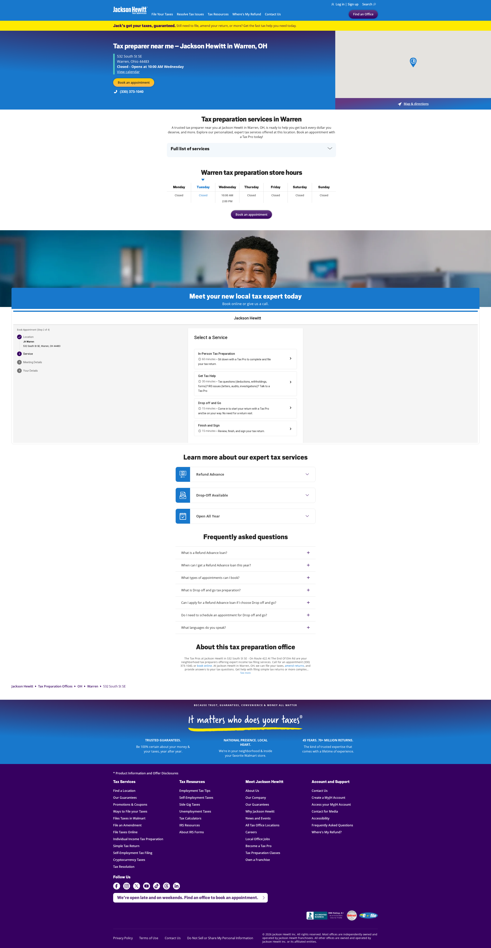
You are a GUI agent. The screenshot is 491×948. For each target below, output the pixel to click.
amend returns (294, 665)
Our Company (256, 797)
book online (204, 665)
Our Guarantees (125, 797)
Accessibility (321, 818)
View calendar (128, 71)
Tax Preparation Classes (263, 853)
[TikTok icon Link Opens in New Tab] (156, 887)
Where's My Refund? (327, 832)
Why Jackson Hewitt (260, 811)
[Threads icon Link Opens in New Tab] (166, 887)
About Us (252, 790)
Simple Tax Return (126, 846)
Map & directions (413, 104)
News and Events (258, 818)
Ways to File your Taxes (130, 811)
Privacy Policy (123, 938)
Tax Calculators (190, 818)
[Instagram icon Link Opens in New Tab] (126, 887)
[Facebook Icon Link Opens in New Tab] (116, 887)
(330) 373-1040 (131, 91)
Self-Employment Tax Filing (132, 853)
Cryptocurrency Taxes (129, 859)
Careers (251, 832)
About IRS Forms (191, 832)
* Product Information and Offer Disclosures (145, 773)
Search (367, 4)
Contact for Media (325, 811)
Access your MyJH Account (331, 804)
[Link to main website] (130, 10)
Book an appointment (134, 82)
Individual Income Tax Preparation (138, 839)
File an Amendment (127, 825)
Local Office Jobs (258, 839)
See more (245, 672)
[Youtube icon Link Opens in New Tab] (146, 887)
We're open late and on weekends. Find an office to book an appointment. (185, 896)
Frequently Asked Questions (332, 825)
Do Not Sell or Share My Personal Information (220, 938)
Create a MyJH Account (328, 797)
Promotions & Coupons (130, 804)
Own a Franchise (258, 859)
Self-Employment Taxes (196, 797)
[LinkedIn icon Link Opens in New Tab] (176, 888)
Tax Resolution (123, 866)
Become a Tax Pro (259, 846)
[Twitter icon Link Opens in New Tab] (136, 887)
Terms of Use (148, 938)
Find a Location (124, 790)
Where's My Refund (246, 14)
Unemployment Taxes (195, 811)
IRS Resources (189, 825)
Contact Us (273, 14)
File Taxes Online (125, 832)
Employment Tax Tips (194, 790)
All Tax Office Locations (262, 825)
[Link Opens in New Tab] (325, 916)
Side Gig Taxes (189, 804)
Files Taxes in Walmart (129, 818)
